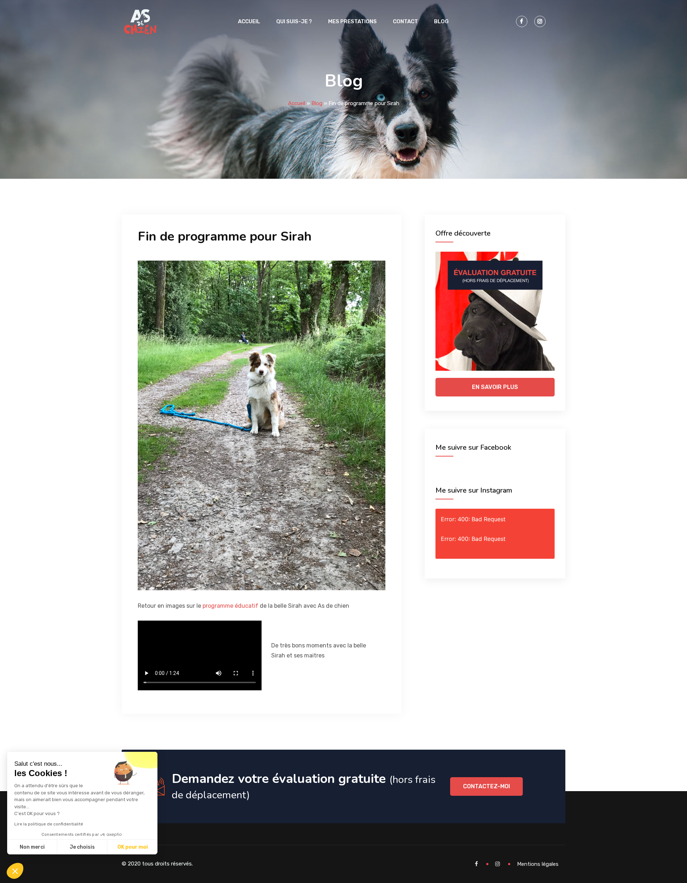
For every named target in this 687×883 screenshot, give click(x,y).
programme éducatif (230, 605)
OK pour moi (132, 847)
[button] (15, 870)
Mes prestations (352, 21)
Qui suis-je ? (294, 21)
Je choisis (82, 847)
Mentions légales (538, 864)
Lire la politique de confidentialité (48, 824)
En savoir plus (495, 387)
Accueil (249, 21)
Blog (441, 21)
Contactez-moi (486, 786)
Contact (405, 21)
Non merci (32, 847)
